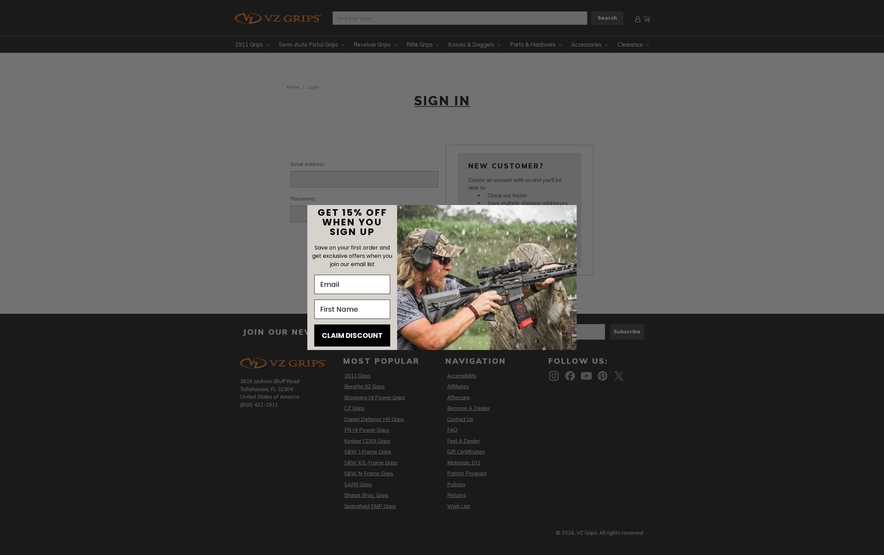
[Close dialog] (568, 213)
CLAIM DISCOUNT (352, 335)
